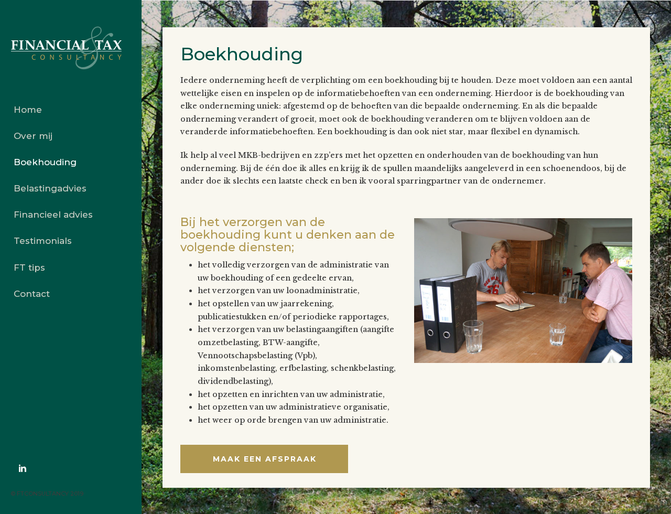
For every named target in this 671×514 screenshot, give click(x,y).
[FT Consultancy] (71, 48)
